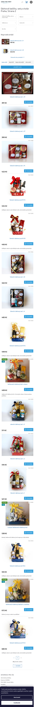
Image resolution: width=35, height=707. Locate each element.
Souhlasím (17, 703)
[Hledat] (22, 2)
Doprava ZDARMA (5, 680)
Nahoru (18, 666)
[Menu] (31, 2)
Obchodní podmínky (6, 678)
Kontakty (3, 684)
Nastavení (17, 697)
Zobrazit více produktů (17, 57)
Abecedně (28, 62)
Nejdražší (11, 62)
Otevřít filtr (17, 67)
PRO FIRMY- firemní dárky (7, 682)
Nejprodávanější (20, 62)
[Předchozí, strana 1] (17, 657)
